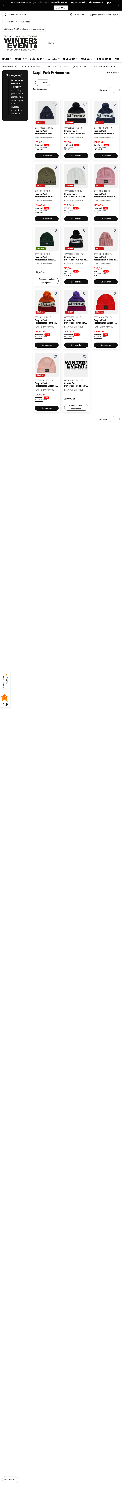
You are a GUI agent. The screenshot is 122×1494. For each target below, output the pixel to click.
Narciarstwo (35, 66)
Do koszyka (47, 156)
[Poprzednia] (3, 5)
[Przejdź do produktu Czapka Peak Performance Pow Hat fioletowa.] (76, 302)
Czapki (85, 66)
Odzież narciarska (53, 66)
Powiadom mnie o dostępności (46, 281)
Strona (103, 90)
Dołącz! (61, 7)
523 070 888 (78, 14)
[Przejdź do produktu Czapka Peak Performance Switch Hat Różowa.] (106, 176)
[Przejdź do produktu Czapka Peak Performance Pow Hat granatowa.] (106, 113)
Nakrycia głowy (71, 66)
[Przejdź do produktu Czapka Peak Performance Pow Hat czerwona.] (47, 302)
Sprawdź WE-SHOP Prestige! (19, 22)
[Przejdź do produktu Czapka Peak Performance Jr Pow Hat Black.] (76, 239)
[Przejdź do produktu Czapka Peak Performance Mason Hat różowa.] (106, 239)
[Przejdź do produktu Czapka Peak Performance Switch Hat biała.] (76, 176)
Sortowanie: (40, 89)
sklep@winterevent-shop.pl (105, 14)
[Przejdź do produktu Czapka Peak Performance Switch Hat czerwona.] (106, 302)
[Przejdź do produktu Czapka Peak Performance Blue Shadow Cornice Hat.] (47, 113)
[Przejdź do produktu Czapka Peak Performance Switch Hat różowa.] (47, 365)
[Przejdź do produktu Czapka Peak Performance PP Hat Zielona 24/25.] (47, 176)
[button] (75, 42)
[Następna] (118, 5)
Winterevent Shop (10, 66)
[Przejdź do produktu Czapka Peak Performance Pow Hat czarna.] (76, 113)
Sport (24, 66)
